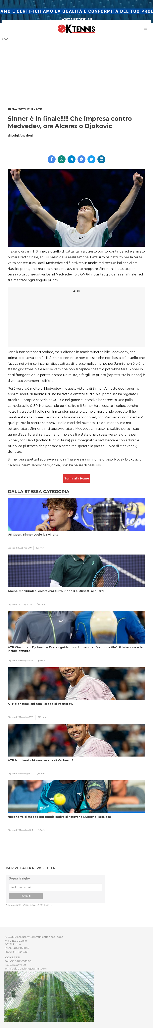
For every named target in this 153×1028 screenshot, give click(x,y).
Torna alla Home (76, 478)
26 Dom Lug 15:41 (25, 830)
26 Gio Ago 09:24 (25, 604)
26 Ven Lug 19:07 (25, 773)
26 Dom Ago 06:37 (25, 717)
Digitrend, (13, 548)
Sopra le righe (19, 878)
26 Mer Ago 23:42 (25, 661)
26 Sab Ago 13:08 (24, 548)
